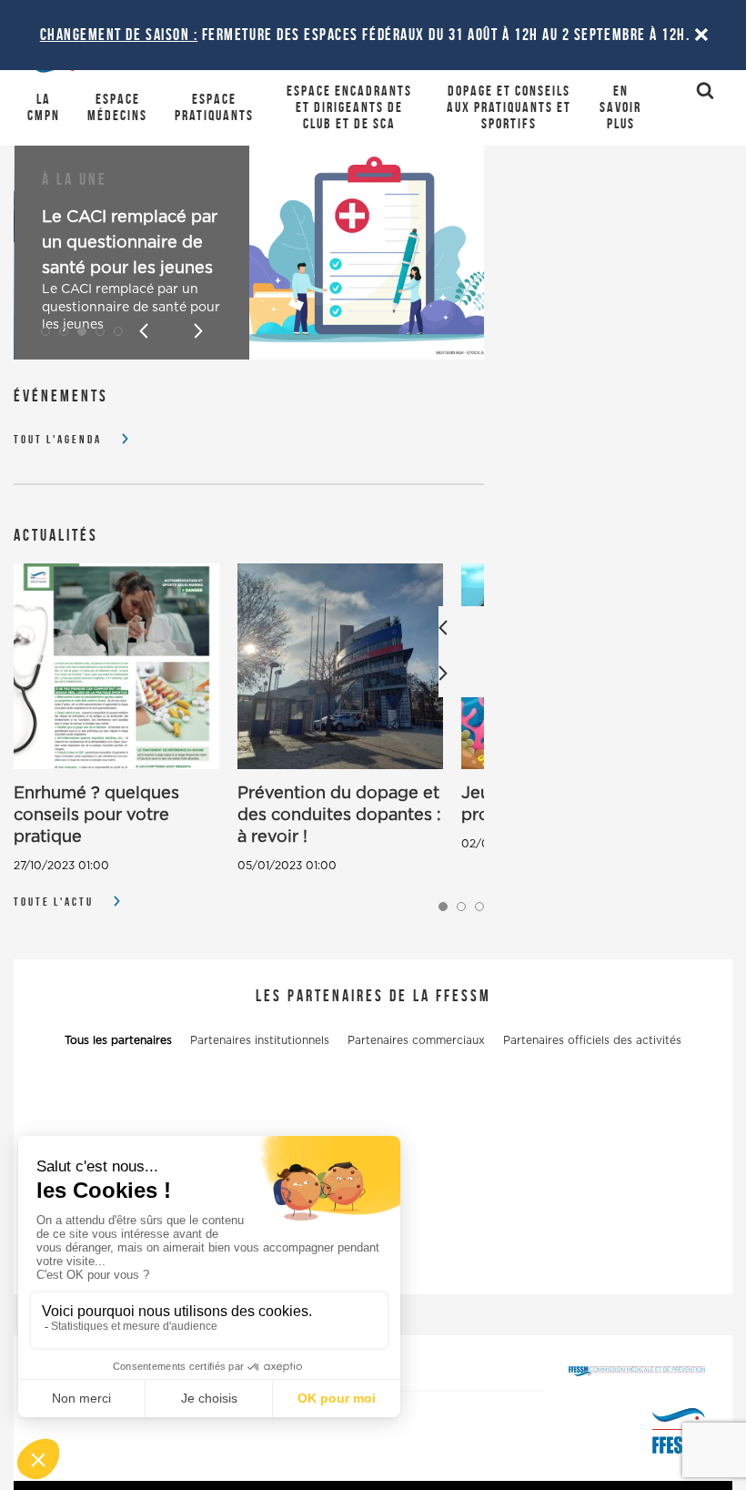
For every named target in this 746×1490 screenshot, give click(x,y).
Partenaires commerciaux (416, 1040)
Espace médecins (117, 107)
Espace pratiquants (214, 107)
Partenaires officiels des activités (592, 1040)
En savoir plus (620, 107)
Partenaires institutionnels (259, 1040)
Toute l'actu (54, 901)
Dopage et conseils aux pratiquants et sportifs (509, 107)
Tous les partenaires (118, 1040)
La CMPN (43, 107)
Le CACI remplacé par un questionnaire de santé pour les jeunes (129, 243)
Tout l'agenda (58, 439)
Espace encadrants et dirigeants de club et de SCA (349, 107)
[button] (45, 331)
